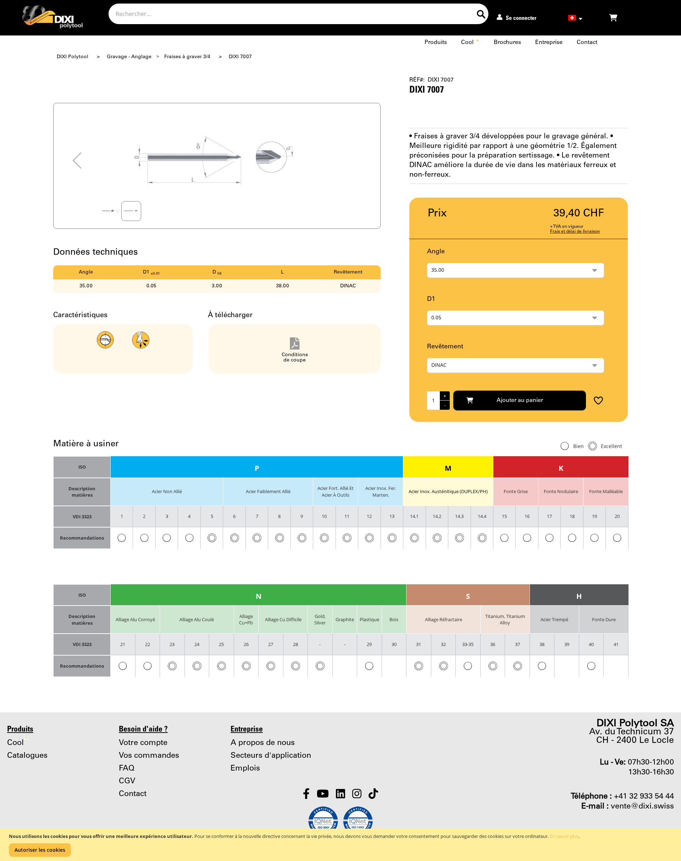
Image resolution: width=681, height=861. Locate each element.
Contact (587, 42)
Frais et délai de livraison (575, 231)
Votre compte (143, 742)
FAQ (126, 768)
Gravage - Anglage (129, 57)
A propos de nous (263, 742)
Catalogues (27, 755)
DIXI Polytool (72, 57)
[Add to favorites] (595, 400)
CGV (127, 781)
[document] (341, 845)
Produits (436, 42)
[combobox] (298, 14)
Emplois (245, 768)
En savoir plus (564, 836)
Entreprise (549, 42)
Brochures (507, 42)
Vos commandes (149, 755)
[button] (77, 160)
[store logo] (47, 18)
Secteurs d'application (271, 755)
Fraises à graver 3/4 (187, 57)
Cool (470, 42)
